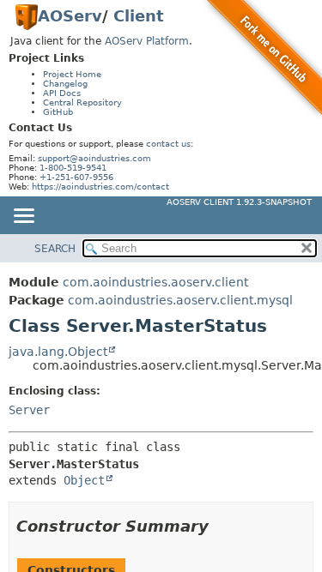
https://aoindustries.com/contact (100, 186)
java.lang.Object (58, 351)
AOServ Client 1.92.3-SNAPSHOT (239, 202)
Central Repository (82, 102)
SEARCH (55, 249)
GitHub (58, 112)
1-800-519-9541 (72, 167)
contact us (168, 143)
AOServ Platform (147, 41)
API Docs (62, 93)
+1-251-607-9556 (76, 177)
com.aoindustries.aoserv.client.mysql (180, 300)
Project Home (72, 74)
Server (29, 410)
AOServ (70, 16)
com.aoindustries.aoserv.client (155, 282)
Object (84, 480)
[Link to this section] (221, 526)
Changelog (65, 83)
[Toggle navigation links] (23, 217)
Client (138, 16)
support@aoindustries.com (94, 158)
